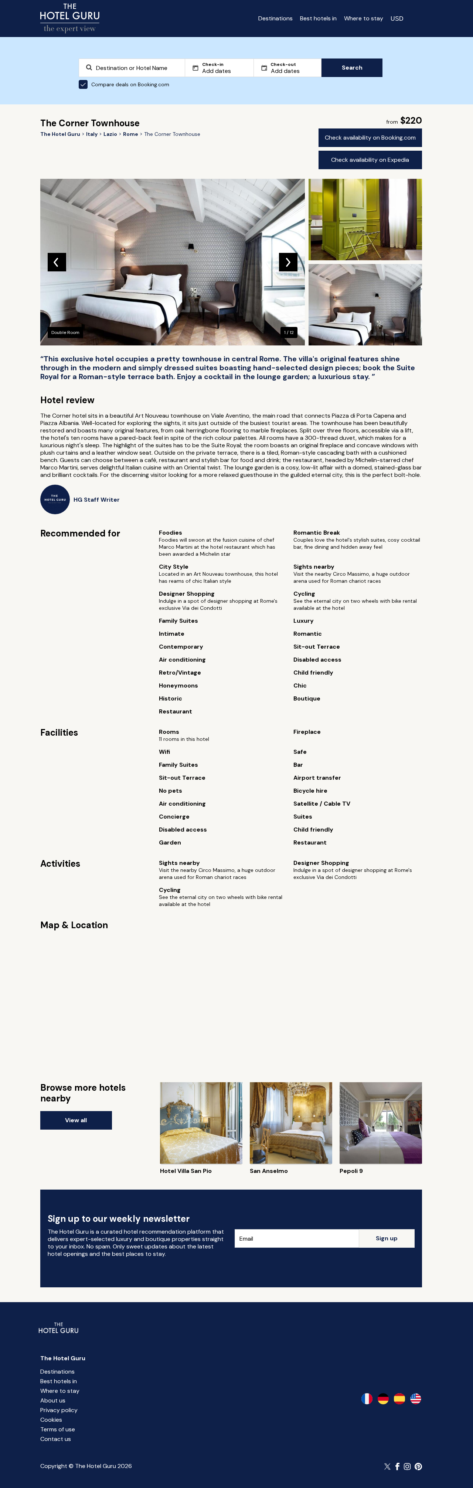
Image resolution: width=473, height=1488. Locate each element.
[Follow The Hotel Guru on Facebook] (397, 1466)
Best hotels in (318, 18)
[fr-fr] (367, 1398)
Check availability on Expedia (370, 160)
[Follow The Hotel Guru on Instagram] (407, 1466)
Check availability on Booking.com (370, 137)
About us (52, 1400)
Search (352, 67)
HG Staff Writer (97, 499)
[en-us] (415, 1398)
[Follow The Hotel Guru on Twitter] (388, 1466)
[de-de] (383, 1398)
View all (76, 1120)
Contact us (55, 1439)
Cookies (51, 1420)
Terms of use (57, 1429)
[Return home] (69, 18)
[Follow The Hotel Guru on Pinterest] (418, 1466)
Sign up (387, 1238)
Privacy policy (59, 1410)
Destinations (275, 18)
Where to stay (363, 18)
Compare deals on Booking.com (130, 84)
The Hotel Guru (62, 1358)
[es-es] (399, 1398)
